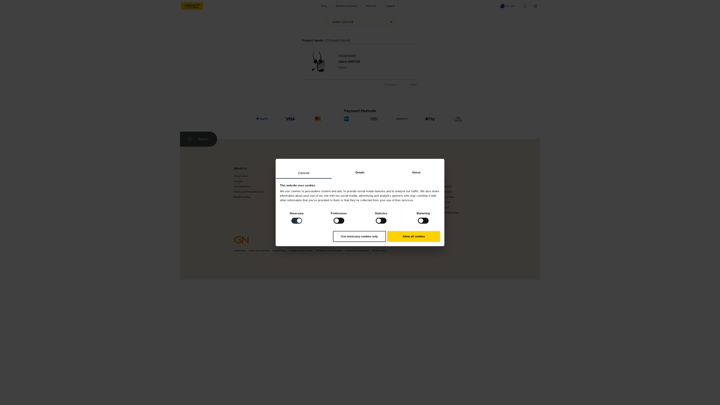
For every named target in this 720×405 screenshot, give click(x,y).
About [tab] (416, 172)
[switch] (339, 221)
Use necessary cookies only (359, 236)
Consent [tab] (303, 173)
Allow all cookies (414, 236)
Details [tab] (360, 172)
